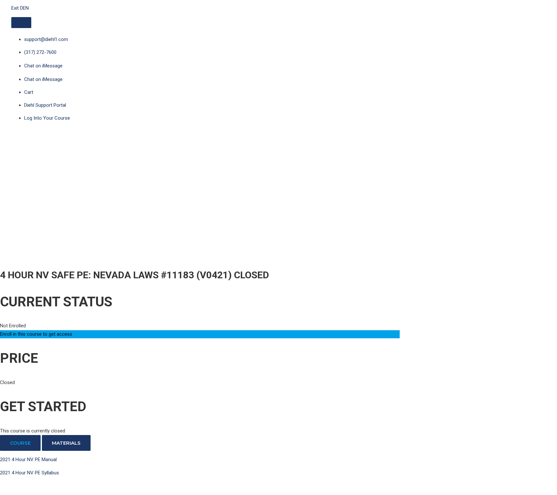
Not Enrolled (13, 326)
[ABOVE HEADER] (21, 22)
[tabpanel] (200, 473)
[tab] (20, 443)
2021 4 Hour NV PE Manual (28, 459)
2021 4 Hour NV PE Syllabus (29, 473)
